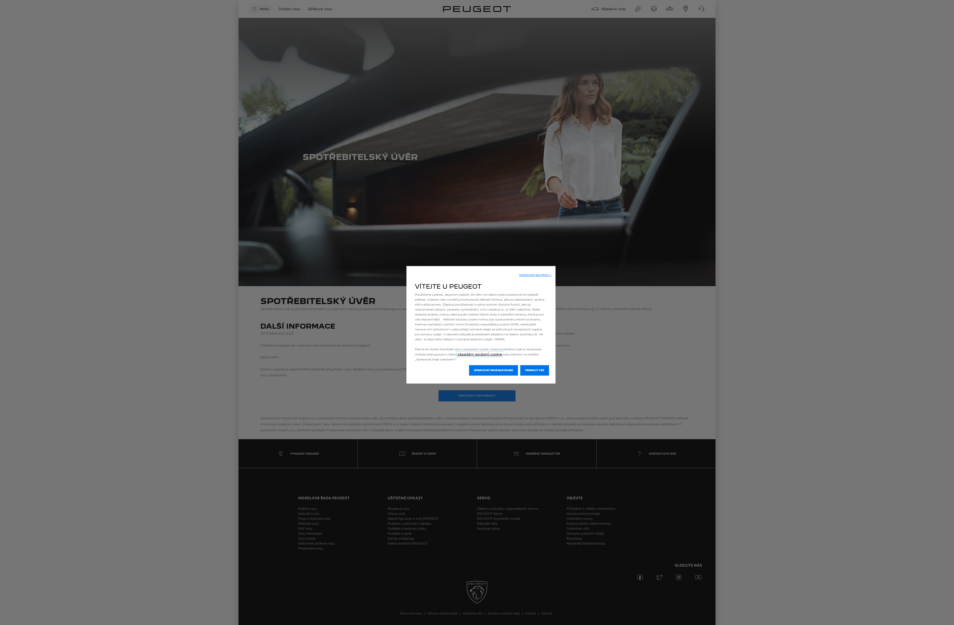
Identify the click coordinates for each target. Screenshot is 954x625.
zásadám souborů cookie (479, 354)
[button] (535, 275)
